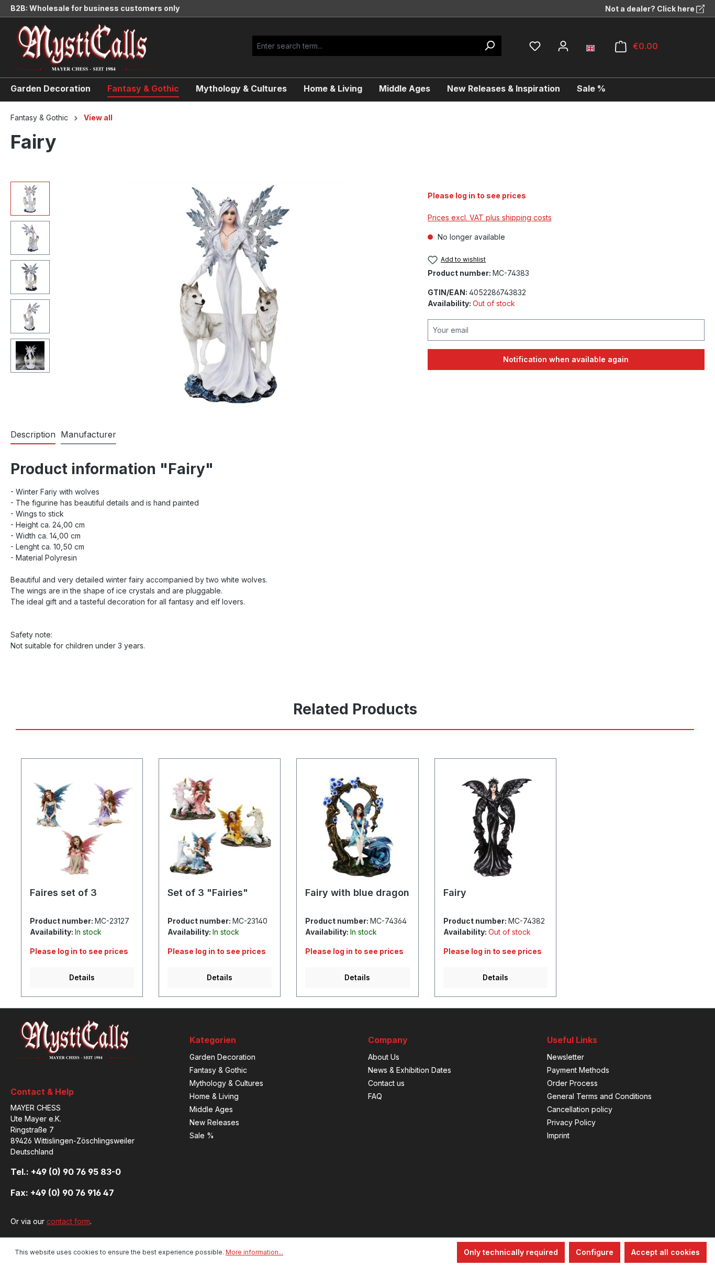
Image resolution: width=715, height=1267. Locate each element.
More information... (254, 1252)
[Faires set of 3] (82, 827)
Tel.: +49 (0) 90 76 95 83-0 (65, 1172)
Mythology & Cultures (226, 1083)
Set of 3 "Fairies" (207, 892)
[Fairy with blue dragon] (357, 827)
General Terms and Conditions (599, 1096)
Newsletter (565, 1056)
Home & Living (214, 1096)
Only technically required (511, 1252)
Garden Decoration (222, 1056)
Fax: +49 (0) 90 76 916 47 (62, 1192)
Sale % (201, 1135)
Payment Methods (578, 1070)
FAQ (375, 1096)
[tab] (32, 434)
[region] (208, 294)
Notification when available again (566, 359)
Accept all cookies (665, 1252)
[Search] (489, 46)
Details (82, 977)
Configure (594, 1252)
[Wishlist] (535, 46)
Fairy (454, 892)
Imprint (558, 1135)
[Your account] (563, 46)
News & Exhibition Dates (409, 1070)
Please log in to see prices (477, 195)
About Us (383, 1056)
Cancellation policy (579, 1109)
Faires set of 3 (63, 892)
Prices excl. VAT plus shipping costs (490, 217)
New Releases (214, 1122)
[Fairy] (233, 294)
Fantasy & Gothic (218, 1070)
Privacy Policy (571, 1122)
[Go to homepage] (91, 47)
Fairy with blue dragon (357, 892)
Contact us (386, 1083)
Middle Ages (211, 1109)
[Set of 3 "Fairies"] (219, 827)
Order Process (572, 1083)
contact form (68, 1221)
